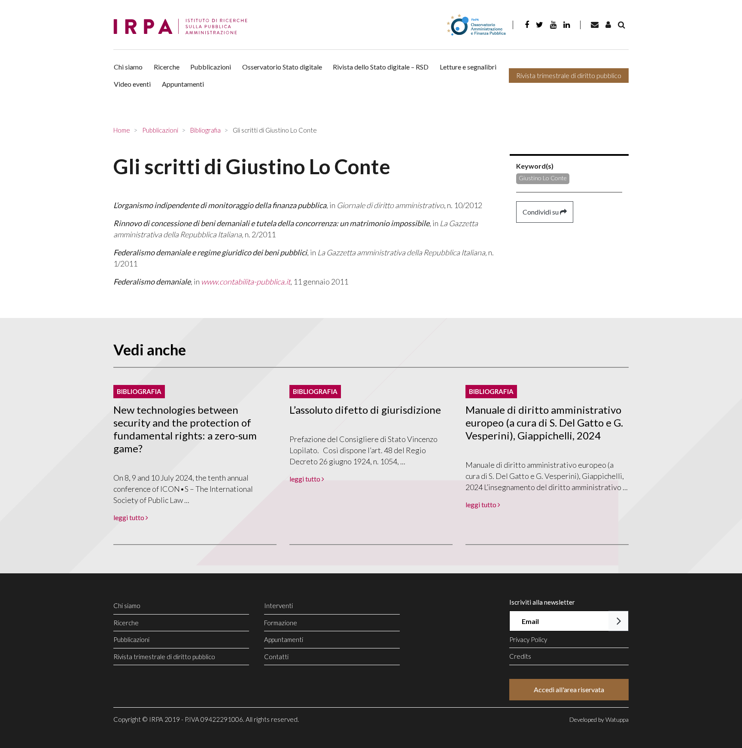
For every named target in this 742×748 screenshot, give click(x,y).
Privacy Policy (528, 639)
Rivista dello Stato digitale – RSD (381, 67)
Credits (520, 656)
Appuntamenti (183, 84)
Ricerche (166, 67)
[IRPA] (183, 27)
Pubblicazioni (210, 67)
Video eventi (132, 84)
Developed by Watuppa (599, 719)
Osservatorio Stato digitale (282, 67)
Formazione (280, 623)
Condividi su (541, 212)
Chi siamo (128, 67)
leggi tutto (129, 517)
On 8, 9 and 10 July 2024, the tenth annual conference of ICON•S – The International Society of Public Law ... (183, 489)
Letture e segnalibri (468, 67)
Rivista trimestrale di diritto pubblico (568, 75)
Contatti (276, 656)
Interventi (278, 605)
